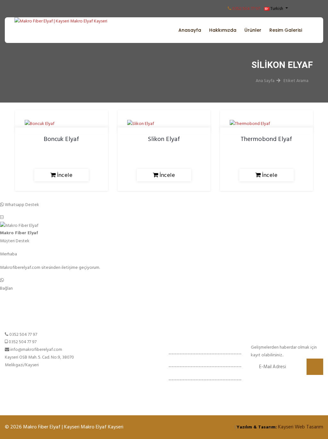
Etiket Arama (295, 80)
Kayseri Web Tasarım (300, 427)
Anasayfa (189, 30)
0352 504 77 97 (246, 8)
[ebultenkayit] (315, 367)
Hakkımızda (222, 30)
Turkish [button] (276, 8)
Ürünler (252, 30)
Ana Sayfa (265, 80)
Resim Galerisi (285, 30)
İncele (64, 175)
